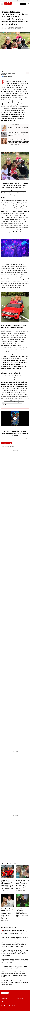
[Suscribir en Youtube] (12, 1005)
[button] (15, 418)
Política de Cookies (18, 1008)
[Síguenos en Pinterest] (15, 1005)
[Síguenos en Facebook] (4, 1005)
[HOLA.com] (8, 4)
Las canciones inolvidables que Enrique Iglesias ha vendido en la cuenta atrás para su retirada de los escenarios (14, 185)
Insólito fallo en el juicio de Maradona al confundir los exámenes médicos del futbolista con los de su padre (14, 982)
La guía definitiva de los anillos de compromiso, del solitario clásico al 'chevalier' (14, 938)
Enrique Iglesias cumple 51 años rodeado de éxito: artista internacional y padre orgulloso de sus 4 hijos (22, 913)
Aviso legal (5, 1008)
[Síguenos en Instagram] (2, 1005)
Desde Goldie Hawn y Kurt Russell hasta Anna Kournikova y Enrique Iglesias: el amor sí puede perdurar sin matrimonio (7, 913)
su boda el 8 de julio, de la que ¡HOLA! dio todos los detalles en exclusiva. (12, 403)
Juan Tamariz (10, 0)
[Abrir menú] (2, 3)
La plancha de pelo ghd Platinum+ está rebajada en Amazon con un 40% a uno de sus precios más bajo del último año (14, 960)
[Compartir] (27, 73)
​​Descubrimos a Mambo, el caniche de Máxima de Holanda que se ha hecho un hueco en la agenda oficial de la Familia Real (14, 931)
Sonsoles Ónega (17, 0)
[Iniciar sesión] (28, 4)
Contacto (3, 1001)
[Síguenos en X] (7, 1005)
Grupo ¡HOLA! (19, 998)
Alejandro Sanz (23, 0)
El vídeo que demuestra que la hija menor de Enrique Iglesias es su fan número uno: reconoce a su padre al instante (22, 884)
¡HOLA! (3, 71)
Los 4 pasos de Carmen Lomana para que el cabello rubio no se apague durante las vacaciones (18, 127)
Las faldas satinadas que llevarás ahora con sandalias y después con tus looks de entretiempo (18, 134)
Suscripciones (4, 998)
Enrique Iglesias (8, 446)
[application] (15, 418)
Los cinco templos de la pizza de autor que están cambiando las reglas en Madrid (14, 967)
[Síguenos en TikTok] (9, 1005)
